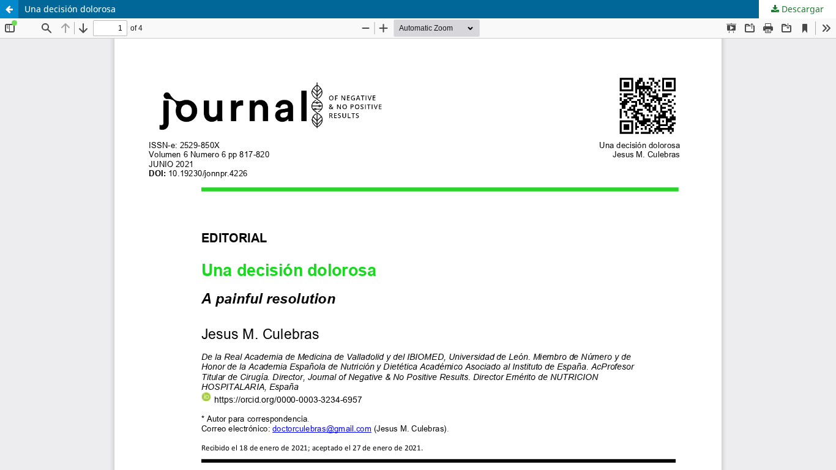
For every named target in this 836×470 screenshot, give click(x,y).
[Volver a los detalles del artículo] (9, 9)
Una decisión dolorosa (70, 9)
